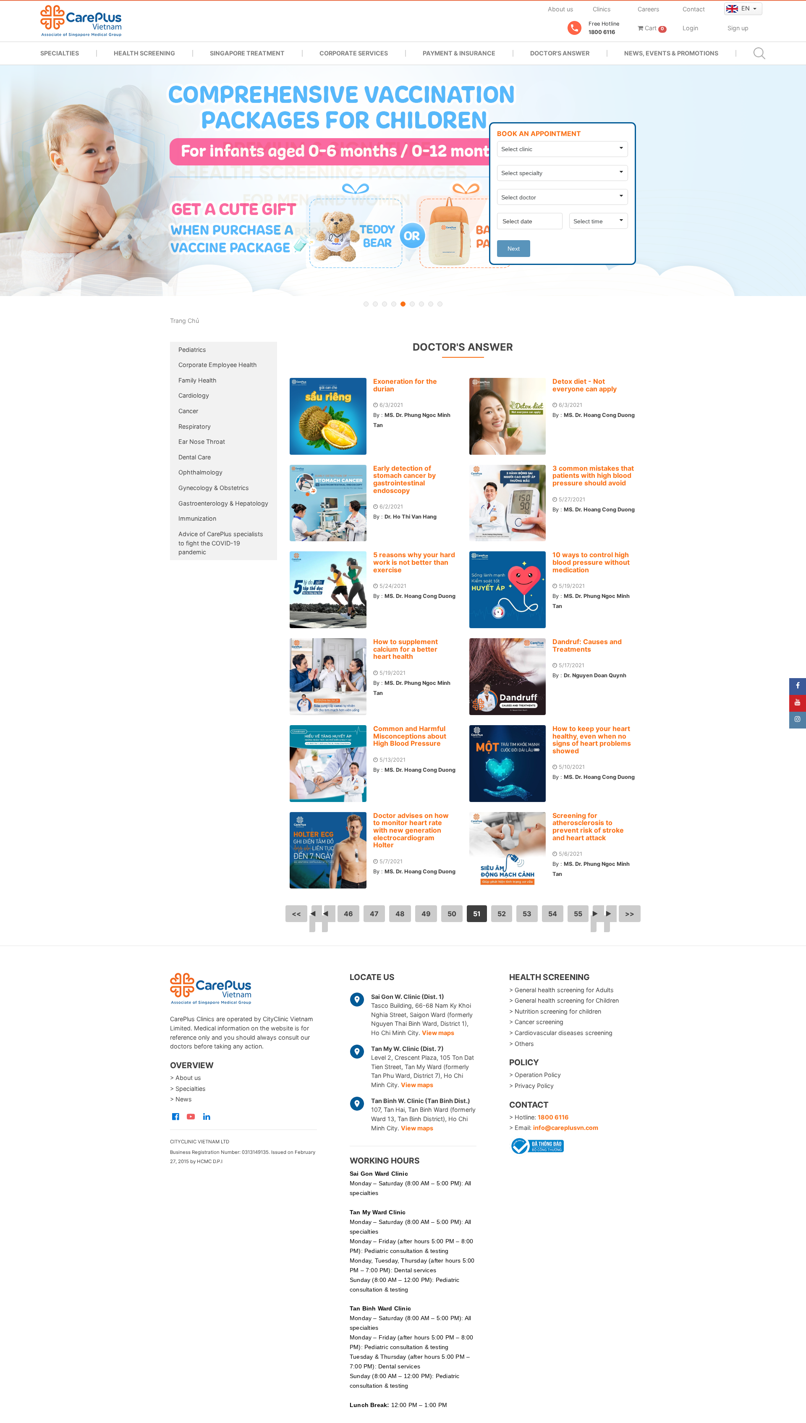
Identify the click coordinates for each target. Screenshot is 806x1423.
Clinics (602, 9)
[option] (403, 180)
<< (296, 913)
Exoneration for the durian (405, 385)
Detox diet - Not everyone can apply (584, 385)
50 (451, 913)
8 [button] (430, 304)
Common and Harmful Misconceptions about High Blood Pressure (409, 735)
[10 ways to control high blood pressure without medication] (511, 589)
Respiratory (194, 426)
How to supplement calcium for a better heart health (405, 648)
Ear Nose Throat (201, 441)
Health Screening (144, 53)
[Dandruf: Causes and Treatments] (511, 676)
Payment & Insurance (459, 53)
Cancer (188, 410)
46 (348, 913)
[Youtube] (797, 703)
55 (578, 913)
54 (552, 913)
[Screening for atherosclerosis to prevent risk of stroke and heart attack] (511, 850)
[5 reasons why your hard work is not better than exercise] (331, 589)
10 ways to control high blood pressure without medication (591, 562)
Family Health (197, 380)
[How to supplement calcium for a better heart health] (331, 676)
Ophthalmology (200, 472)
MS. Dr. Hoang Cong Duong (599, 415)
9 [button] (439, 304)
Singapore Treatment (247, 53)
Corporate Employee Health (217, 364)
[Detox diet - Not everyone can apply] (511, 416)
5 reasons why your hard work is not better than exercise (414, 562)
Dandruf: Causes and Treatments (587, 645)
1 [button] (366, 304)
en (746, 8)
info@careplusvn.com (565, 1127)
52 (501, 913)
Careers (648, 9)
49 (426, 913)
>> (629, 913)
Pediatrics (192, 349)
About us (560, 9)
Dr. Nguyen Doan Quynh (595, 675)
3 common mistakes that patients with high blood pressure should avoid (593, 475)
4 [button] (393, 304)
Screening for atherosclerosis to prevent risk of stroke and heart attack (588, 826)
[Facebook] (797, 686)
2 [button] (375, 304)
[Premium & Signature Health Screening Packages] (403, 180)
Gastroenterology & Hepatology (223, 503)
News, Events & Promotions (671, 53)
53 (527, 913)
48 (400, 913)
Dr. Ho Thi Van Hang (411, 517)
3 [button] (384, 304)
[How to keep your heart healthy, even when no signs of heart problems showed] (511, 763)
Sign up (737, 27)
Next (514, 248)
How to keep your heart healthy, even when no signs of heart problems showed (591, 739)
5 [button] (403, 304)
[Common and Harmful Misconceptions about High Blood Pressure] (331, 763)
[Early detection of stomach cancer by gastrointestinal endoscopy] (331, 503)
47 (374, 913)
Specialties (59, 53)
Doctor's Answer (559, 53)
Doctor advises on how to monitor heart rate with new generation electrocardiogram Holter (411, 830)
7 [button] (421, 304)
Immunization (197, 518)
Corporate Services (353, 53)
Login (690, 27)
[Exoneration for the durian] (331, 416)
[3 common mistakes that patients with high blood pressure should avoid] (511, 503)
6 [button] (412, 304)
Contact (694, 9)
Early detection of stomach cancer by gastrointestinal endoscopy (404, 479)
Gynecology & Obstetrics (213, 487)
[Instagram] (797, 720)
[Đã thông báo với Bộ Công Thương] (536, 1144)
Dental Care (194, 457)
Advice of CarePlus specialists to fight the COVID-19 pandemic (220, 543)
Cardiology (193, 395)
